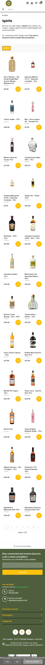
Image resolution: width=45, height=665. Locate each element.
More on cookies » (33, 661)
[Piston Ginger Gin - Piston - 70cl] (33, 183)
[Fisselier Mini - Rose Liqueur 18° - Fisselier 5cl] (33, 107)
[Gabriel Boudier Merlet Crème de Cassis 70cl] (12, 145)
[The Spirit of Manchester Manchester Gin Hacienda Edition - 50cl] (33, 261)
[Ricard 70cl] (12, 416)
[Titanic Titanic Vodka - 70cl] (12, 107)
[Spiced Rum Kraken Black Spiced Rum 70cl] (33, 340)
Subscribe (23, 572)
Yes (7, 661)
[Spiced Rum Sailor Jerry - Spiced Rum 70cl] (33, 378)
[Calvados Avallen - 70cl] (12, 261)
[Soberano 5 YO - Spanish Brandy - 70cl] (33, 454)
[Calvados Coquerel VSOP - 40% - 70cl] (33, 223)
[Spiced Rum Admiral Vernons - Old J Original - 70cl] (12, 454)
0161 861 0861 (13, 593)
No (17, 661)
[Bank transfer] (34, 656)
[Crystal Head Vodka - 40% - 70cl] (33, 145)
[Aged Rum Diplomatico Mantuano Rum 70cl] (12, 495)
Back (6, 15)
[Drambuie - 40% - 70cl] (12, 223)
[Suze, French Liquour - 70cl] (12, 340)
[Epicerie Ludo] (8, 3)
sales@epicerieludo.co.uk (18, 600)
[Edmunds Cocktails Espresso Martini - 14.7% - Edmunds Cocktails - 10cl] (33, 64)
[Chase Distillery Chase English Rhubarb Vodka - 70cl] (33, 416)
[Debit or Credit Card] (23, 656)
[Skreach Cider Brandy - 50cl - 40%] (12, 302)
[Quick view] (18, 89)
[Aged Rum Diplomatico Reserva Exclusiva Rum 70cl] (33, 495)
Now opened (23, 587)
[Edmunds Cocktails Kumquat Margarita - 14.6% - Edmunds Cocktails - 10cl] (12, 183)
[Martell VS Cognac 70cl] (12, 378)
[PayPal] (11, 656)
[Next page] (39, 527)
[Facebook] (15, 632)
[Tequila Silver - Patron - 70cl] (33, 302)
